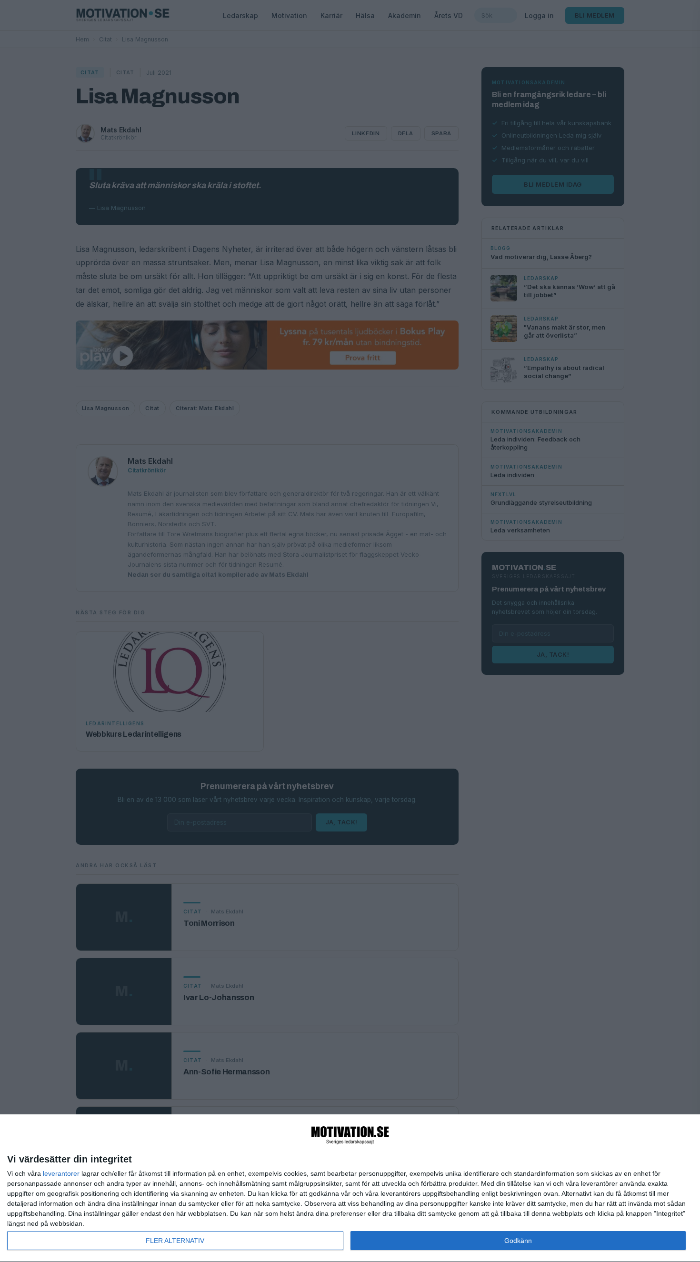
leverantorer (61, 1173)
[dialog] (350, 1188)
